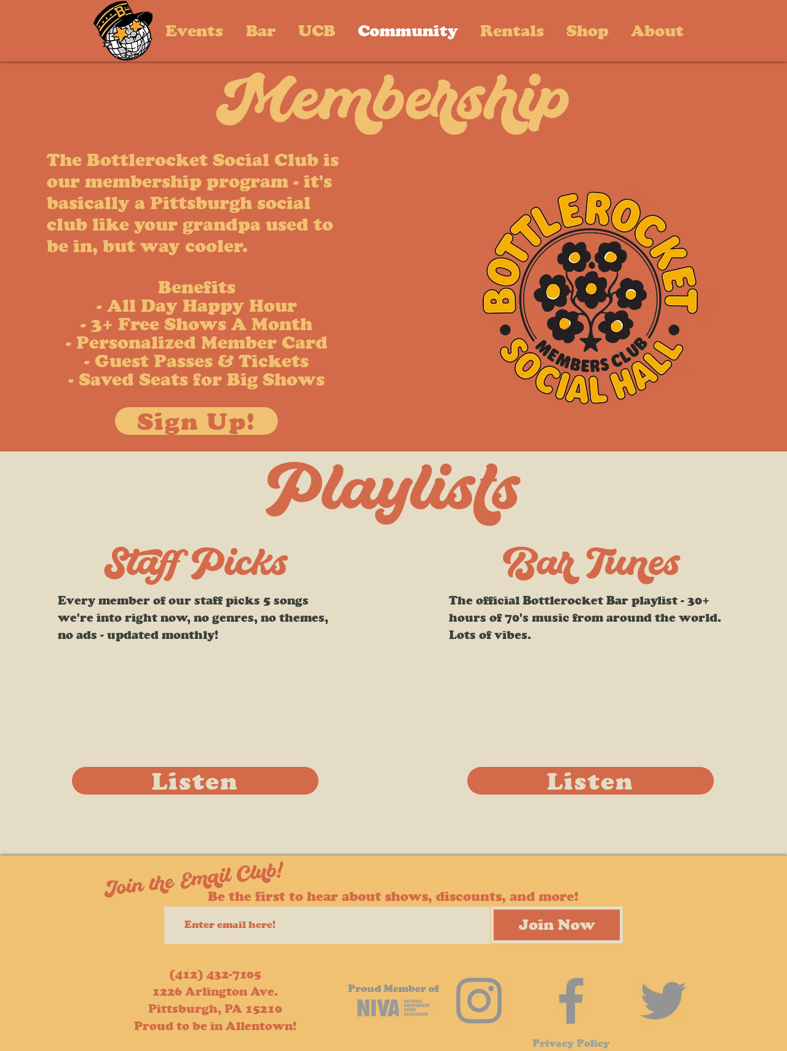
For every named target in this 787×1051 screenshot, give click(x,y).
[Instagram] (479, 1000)
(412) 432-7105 (215, 974)
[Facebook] (571, 1000)
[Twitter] (663, 1000)
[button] (657, 30)
